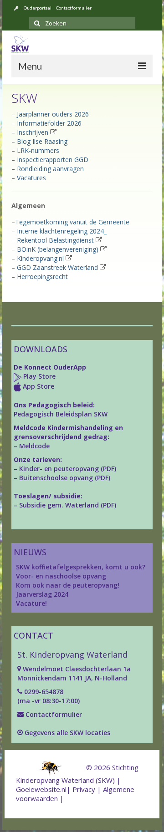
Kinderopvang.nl (40, 258)
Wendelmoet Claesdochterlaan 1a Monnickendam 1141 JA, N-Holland (74, 673)
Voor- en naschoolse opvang (61, 576)
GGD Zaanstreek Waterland (57, 267)
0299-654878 (43, 691)
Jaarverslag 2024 (42, 594)
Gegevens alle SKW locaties (67, 732)
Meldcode (34, 445)
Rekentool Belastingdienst (55, 240)
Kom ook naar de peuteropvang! (67, 585)
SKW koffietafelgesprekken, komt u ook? (80, 567)
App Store (38, 386)
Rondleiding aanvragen (50, 168)
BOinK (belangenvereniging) (57, 249)
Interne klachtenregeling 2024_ (62, 231)
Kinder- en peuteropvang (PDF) (67, 468)
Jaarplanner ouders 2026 (53, 114)
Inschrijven (32, 132)
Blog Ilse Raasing (42, 141)
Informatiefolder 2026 (49, 123)
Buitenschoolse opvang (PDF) (64, 477)
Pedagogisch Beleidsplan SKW (61, 414)
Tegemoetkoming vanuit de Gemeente (72, 222)
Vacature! (31, 603)
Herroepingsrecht (42, 276)
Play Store (38, 376)
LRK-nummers (38, 150)
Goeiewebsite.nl (41, 789)
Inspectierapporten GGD (52, 159)
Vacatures (31, 177)
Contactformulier (53, 714)
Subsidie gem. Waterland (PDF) (67, 505)
